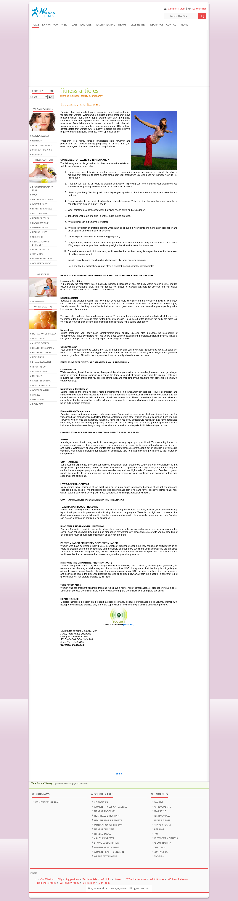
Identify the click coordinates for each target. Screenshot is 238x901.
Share (118, 773)
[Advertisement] (119, 58)
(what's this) (128, 625)
